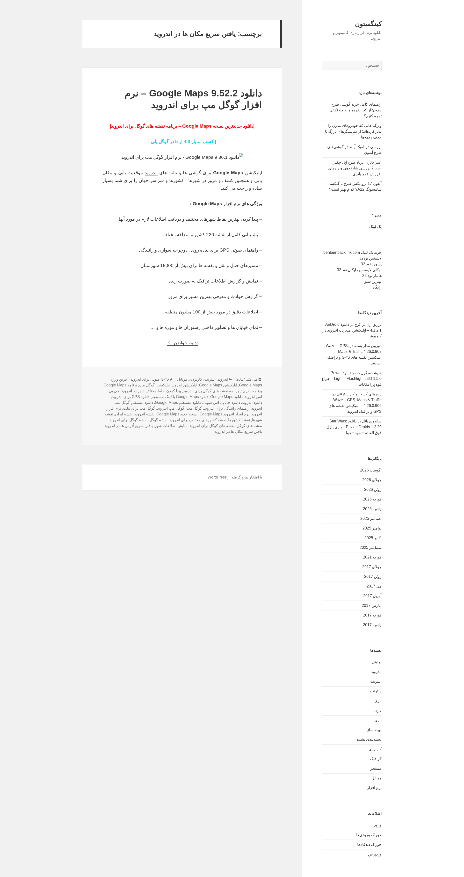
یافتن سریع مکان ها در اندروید (238, 431)
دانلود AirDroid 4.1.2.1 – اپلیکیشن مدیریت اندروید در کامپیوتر (352, 330)
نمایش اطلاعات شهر (171, 426)
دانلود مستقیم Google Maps (178, 402)
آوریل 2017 (372, 596)
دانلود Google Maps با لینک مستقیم (179, 397)
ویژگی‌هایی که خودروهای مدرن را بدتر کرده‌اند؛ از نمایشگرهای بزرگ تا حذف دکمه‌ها (353, 131)
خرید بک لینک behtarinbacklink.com (352, 252)
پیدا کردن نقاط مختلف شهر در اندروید (151, 391)
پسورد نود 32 (371, 264)
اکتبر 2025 (373, 538)
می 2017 (374, 586)
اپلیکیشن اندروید (184, 385)
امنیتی (377, 662)
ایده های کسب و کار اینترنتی (359, 394)
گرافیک (376, 759)
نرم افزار (374, 788)
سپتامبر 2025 (371, 547)
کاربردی (375, 749)
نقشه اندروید (144, 414)
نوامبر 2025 (372, 528)
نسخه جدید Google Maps (176, 414)
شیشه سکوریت (369, 373)
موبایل (376, 778)
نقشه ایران (123, 414)
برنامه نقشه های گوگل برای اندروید (211, 391)
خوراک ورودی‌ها (369, 835)
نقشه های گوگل (249, 426)
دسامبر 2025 (371, 518)
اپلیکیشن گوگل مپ (154, 385)
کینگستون (368, 24)
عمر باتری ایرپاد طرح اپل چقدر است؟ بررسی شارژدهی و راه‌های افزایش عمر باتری (355, 168)
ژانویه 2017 (372, 625)
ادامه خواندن (182, 342)
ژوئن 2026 (373, 489)
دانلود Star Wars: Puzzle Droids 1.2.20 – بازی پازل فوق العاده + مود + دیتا (354, 427)
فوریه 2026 (372, 499)
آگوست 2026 (371, 470)
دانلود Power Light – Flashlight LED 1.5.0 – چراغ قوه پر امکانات (352, 378)
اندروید (376, 672)
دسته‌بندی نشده (369, 739)
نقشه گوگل (158, 420)
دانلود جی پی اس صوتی (221, 402)
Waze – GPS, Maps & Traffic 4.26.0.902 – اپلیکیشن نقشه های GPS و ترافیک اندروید (355, 405)
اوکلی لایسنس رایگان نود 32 (359, 270)
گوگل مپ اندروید (170, 408)
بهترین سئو (373, 281)
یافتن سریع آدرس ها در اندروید (128, 426)
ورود (378, 825)
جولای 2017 (372, 567)
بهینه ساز (374, 730)
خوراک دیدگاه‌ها (369, 844)
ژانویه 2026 (372, 509)
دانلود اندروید (252, 402)
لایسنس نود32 (370, 258)
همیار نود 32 (372, 276)
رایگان (376, 287)
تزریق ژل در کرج (368, 324)
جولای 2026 (372, 480)
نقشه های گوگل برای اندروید (212, 426)
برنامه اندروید (251, 391)
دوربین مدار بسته (368, 346)
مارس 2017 (372, 605)
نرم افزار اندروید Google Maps (224, 414)
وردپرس (375, 854)
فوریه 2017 (372, 615)
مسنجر (376, 768)
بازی (378, 701)
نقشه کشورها (239, 420)
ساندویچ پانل (372, 421)
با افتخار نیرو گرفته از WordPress (235, 477)
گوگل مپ (194, 408)
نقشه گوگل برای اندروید (128, 420)
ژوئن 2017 (373, 576)
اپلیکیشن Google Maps (218, 385)
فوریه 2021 (372, 557)
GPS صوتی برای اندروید (149, 379)
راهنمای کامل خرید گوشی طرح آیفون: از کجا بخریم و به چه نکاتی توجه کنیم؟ (355, 110)
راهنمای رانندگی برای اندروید (226, 408)
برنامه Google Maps (120, 385)
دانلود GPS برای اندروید (130, 397)
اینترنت (376, 681)
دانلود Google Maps (226, 397)
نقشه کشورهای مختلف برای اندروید (197, 420)
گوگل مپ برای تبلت (139, 408)
